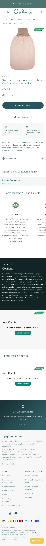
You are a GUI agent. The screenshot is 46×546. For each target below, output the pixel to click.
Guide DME (30, 493)
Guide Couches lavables (31, 488)
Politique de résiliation (26, 532)
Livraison (6, 476)
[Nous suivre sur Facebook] (4, 513)
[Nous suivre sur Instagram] (10, 513)
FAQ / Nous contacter (11, 505)
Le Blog (28, 497)
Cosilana (6, 76)
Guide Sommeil (31, 476)
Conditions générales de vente (13, 537)
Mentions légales (8, 532)
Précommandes (8, 487)
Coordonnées (30, 530)
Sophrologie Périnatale (7, 500)
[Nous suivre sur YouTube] (16, 513)
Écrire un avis (23, 333)
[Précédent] (2, 4)
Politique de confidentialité (12, 530)
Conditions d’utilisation (10, 539)
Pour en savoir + (9, 464)
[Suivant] (43, 4)
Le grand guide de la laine (34, 481)
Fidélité (5, 495)
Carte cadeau (8, 491)
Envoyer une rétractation (7, 481)
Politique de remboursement (12, 534)
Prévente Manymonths (23, 4)
